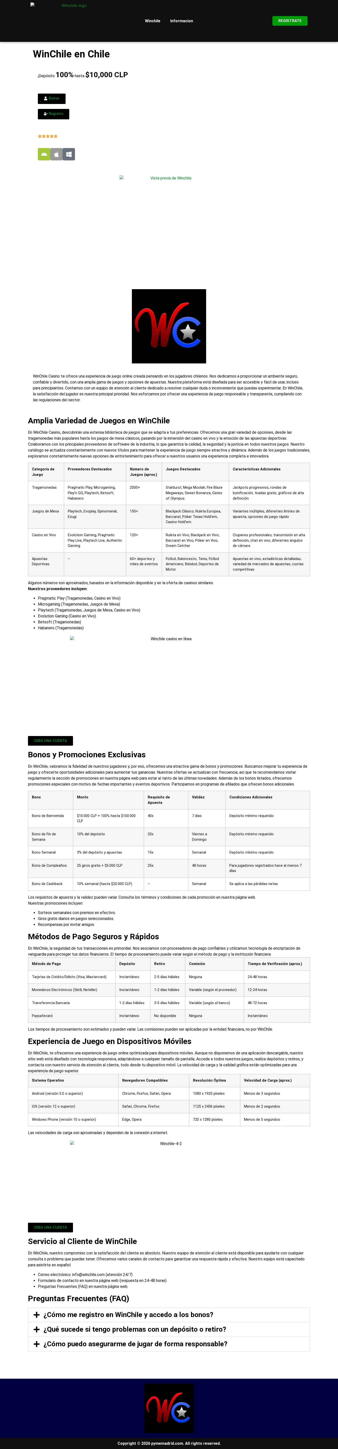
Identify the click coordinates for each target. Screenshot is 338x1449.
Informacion (181, 21)
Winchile (152, 21)
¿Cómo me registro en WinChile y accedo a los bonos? (128, 1315)
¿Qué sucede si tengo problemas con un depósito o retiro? (135, 1329)
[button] (169, 1315)
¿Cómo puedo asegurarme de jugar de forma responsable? (135, 1344)
